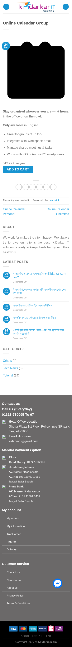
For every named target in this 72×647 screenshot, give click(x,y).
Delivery (12, 549)
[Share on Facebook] (25, 187)
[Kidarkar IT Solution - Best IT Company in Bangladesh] (36, 7)
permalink (54, 200)
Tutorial (8, 375)
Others (7, 360)
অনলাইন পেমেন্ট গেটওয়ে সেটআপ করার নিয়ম (34, 317)
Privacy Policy (15, 595)
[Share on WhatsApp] (19, 187)
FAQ (48, 636)
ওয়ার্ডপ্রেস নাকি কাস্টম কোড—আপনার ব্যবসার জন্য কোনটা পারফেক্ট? (38, 331)
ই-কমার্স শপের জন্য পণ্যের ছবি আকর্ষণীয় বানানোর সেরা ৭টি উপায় (39, 291)
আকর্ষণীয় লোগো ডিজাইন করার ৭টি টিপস (32, 305)
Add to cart (18, 169)
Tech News (10, 368)
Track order (14, 533)
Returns (11, 541)
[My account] (66, 7)
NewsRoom (14, 580)
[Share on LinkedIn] (53, 187)
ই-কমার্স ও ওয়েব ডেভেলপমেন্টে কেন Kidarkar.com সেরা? (39, 275)
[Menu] (6, 7)
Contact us (13, 572)
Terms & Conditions (18, 603)
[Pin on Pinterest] (46, 187)
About (25, 636)
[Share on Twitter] (32, 187)
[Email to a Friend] (39, 187)
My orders (13, 518)
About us (12, 587)
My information (16, 526)
